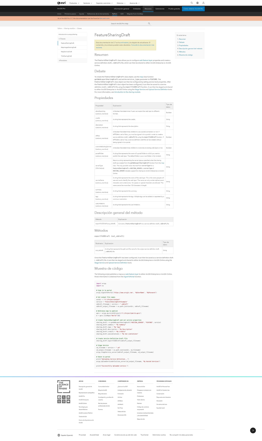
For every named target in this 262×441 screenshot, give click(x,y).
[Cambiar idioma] (197, 3)
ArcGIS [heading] (81, 381)
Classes (79, 28)
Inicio (59, 14)
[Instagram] (64, 401)
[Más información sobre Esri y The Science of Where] (63, 387)
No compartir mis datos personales (181, 435)
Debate (181, 42)
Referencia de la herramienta (98, 14)
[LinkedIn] (68, 397)
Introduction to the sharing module (127, 92)
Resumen (182, 39)
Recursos (148, 9)
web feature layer (145, 60)
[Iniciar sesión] (203, 2)
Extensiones (160, 9)
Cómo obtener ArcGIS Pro (193, 9)
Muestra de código (186, 55)
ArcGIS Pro (61, 9)
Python (114, 14)
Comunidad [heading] (102, 381)
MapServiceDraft (66, 52)
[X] (64, 397)
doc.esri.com (105, 18)
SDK (122, 14)
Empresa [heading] (140, 381)
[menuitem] (87, 388)
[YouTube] (68, 401)
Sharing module (69, 28)
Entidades (137, 9)
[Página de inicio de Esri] (61, 3)
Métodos (182, 52)
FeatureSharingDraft (67, 43)
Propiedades (183, 45)
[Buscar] (192, 3)
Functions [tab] (63, 60)
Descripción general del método (190, 49)
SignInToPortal (129, 277)
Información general (121, 9)
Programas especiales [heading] (164, 381)
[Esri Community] (59, 401)
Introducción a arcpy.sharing (68, 34)
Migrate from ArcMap (135, 14)
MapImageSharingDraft (68, 47)
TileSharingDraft (66, 56)
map (141, 77)
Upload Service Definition (158, 89)
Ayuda (81, 14)
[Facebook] (59, 397)
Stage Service (140, 89)
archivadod (124, 42)
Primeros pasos (70, 14)
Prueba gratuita (174, 9)
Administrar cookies (159, 435)
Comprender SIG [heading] (123, 381)
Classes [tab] (63, 39)
